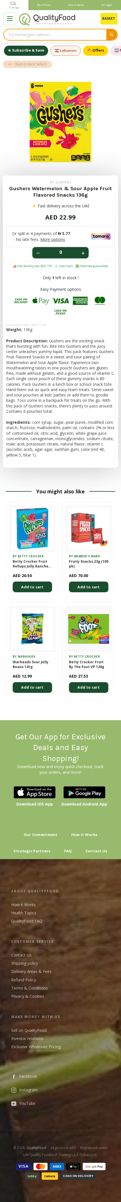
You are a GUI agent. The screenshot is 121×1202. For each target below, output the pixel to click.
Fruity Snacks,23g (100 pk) (88, 564)
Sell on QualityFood (29, 1030)
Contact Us (96, 850)
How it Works (84, 834)
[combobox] (55, 34)
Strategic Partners (32, 850)
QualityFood (36, 1147)
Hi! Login (106, 5)
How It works (76, 5)
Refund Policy (23, 980)
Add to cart (32, 586)
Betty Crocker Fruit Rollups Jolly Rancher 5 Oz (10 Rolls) (31, 564)
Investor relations (27, 1038)
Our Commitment (41, 834)
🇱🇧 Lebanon (66, 50)
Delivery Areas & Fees (31, 971)
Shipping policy (24, 963)
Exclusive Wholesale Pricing (36, 1046)
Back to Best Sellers (30, 64)
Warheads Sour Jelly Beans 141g (30, 664)
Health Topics (23, 912)
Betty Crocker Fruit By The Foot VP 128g (86, 664)
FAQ (68, 850)
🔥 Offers (95, 50)
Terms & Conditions (29, 988)
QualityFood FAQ (26, 921)
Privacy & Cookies (27, 996)
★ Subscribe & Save (26, 50)
